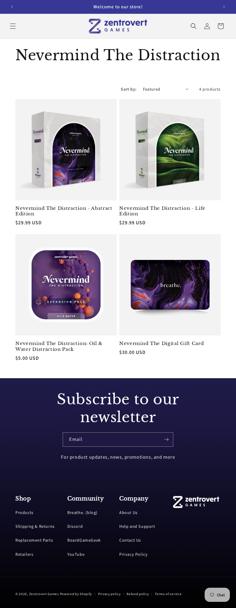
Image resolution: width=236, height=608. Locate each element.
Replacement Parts (34, 540)
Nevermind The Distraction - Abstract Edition (63, 211)
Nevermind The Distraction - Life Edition (162, 211)
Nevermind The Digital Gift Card (161, 343)
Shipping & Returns (35, 526)
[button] (13, 26)
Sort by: (128, 89)
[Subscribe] (166, 439)
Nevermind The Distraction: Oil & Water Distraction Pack (59, 346)
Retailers (24, 554)
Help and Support (137, 526)
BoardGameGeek (84, 540)
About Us (128, 512)
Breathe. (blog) (82, 512)
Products (24, 512)
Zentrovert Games (44, 594)
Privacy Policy (133, 554)
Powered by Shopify (76, 594)
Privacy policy (109, 594)
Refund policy (138, 594)
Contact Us (130, 540)
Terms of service (168, 594)
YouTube (76, 554)
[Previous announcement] (12, 7)
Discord (75, 526)
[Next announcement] (224, 7)
